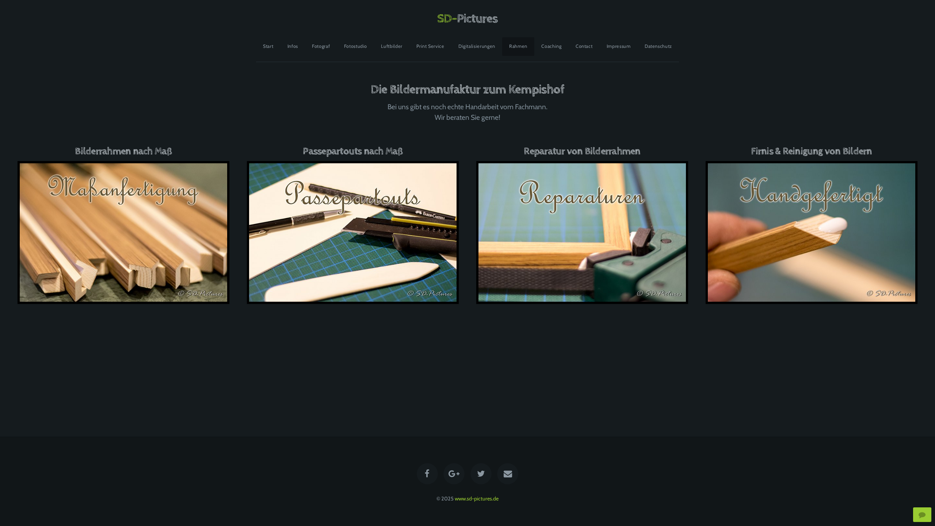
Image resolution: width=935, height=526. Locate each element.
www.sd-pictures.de (477, 498)
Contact (584, 46)
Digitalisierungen (476, 46)
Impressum (619, 46)
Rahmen (518, 46)
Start (268, 46)
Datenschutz (658, 46)
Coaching (551, 46)
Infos (292, 46)
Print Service (430, 46)
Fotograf (321, 46)
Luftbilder (391, 46)
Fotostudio (355, 46)
